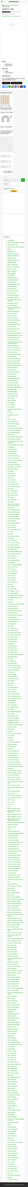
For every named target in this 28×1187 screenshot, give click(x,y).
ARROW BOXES (12, 258)
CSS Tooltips (11, 709)
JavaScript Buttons (12, 838)
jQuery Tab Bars (12, 1003)
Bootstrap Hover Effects (14, 324)
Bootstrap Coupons (13, 305)
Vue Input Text (11, 1164)
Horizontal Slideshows (13, 757)
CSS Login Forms (12, 589)
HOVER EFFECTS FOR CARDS (15, 766)
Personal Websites (13, 1040)
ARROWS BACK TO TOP (14, 260)
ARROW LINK (7, 16)
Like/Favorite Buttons (13, 1007)
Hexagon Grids (11, 746)
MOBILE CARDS (12, 1016)
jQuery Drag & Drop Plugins (15, 918)
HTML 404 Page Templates (15, 770)
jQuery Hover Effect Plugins (15, 933)
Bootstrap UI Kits (12, 389)
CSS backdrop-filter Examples (15, 437)
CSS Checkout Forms (13, 484)
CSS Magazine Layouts (14, 591)
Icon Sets (10, 804)
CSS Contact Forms (13, 495)
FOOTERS (10, 738)
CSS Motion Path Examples (15, 610)
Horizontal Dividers (13, 755)
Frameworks (11, 740)
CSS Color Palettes (13, 493)
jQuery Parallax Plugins (14, 979)
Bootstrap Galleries (13, 318)
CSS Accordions (12, 426)
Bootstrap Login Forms (14, 329)
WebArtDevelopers (16, 12)
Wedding (10, 1177)
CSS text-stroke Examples (14, 698)
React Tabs (10, 1075)
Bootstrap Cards (12, 288)
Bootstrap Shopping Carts (14, 365)
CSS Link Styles (13, 5)
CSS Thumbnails (12, 700)
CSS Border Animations (14, 456)
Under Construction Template (15, 1142)
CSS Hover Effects (12, 567)
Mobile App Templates (13, 1014)
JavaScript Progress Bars (14, 862)
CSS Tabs (10, 685)
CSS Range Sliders (12, 641)
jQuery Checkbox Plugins (14, 901)
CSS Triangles (11, 713)
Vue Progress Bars (12, 1171)
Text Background (12, 1127)
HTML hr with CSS (12, 793)
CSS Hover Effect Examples (15, 564)
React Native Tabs (12, 1066)
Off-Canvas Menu (12, 1033)
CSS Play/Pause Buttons (14, 635)
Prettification (11, 1046)
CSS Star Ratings (12, 674)
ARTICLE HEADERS (13, 264)
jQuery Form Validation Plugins (16, 922)
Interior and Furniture (13, 824)
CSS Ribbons (11, 643)
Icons (9, 806)
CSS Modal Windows (13, 608)
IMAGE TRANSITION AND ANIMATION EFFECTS (14, 819)
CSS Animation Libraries (14, 432)
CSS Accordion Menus (13, 423)
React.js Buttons (12, 1084)
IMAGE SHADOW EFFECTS (15, 816)
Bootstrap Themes (12, 380)
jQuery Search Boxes (13, 990)
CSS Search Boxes (12, 650)
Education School (12, 727)
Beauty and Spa (12, 273)
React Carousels (12, 1055)
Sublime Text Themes (13, 1122)
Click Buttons (11, 407)
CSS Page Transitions (13, 621)
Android (10, 249)
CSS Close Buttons (12, 491)
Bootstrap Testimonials (14, 378)
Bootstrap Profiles (12, 352)
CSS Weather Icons (13, 716)
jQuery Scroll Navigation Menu (15, 988)
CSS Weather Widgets (13, 718)
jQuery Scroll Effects (13, 986)
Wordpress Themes (13, 1179)
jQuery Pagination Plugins (14, 973)
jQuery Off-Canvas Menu (14, 966)
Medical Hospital (12, 1009)
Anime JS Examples (13, 253)
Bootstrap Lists (12, 326)
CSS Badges (11, 447)
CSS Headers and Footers (14, 553)
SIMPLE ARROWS (12, 1106)
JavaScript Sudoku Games (14, 868)
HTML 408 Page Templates (15, 773)
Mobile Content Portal (13, 1018)
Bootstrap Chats (12, 293)
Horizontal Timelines (13, 759)
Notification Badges (13, 1029)
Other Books (11, 1035)
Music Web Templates (13, 1022)
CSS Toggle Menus (13, 705)
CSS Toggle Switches (13, 707)
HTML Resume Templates (14, 795)
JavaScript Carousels (13, 840)
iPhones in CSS (12, 827)
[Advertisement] (14, 45)
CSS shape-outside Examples (15, 654)
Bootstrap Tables (12, 374)
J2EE (9, 829)
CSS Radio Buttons (12, 639)
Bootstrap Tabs (12, 376)
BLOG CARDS (11, 275)
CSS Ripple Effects (13, 646)
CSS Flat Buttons (12, 521)
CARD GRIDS (11, 398)
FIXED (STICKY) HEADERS (14, 733)
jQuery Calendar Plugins (14, 892)
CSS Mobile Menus (13, 606)
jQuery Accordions (12, 884)
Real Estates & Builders (14, 1095)
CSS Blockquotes (12, 451)
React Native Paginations (14, 1064)
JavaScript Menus (12, 853)
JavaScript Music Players (14, 855)
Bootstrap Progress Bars (14, 354)
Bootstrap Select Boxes (14, 363)
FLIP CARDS (11, 735)
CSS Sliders (11, 659)
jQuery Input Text (12, 945)
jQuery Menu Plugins (13, 956)
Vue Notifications (12, 1168)
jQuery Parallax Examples (14, 977)
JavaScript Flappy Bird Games (15, 842)
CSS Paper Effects (12, 628)
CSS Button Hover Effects (14, 467)
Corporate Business (13, 415)
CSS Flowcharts (12, 527)
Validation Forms (12, 1144)
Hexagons (10, 749)
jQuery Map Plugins (13, 951)
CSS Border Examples (13, 458)
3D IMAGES (11, 240)
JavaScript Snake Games (14, 866)
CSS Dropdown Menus (13, 514)
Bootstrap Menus (12, 331)
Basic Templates (12, 271)
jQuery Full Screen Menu (14, 924)
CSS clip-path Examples (14, 486)
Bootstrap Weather (12, 391)
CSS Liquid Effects (12, 582)
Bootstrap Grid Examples (14, 320)
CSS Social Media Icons (14, 665)
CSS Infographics (12, 573)
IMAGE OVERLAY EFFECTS (15, 814)
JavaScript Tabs (12, 873)
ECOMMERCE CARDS (13, 722)
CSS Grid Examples (13, 549)
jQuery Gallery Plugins (13, 927)
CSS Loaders (11, 586)
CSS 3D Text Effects (13, 421)
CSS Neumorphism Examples (15, 615)
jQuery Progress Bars (13, 981)
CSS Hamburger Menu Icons (15, 551)
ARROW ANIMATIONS (13, 256)
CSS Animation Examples (14, 430)
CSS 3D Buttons (12, 419)
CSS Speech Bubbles (13, 670)
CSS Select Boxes (12, 652)
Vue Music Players (12, 1166)
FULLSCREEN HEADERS (14, 742)
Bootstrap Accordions (13, 280)
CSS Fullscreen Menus (13, 536)
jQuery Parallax (11, 975)
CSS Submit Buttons (13, 676)
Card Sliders (11, 402)
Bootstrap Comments (13, 297)
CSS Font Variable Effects (14, 529)
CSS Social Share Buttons (14, 667)
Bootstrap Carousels (13, 291)
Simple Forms (11, 1108)
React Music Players (13, 1062)
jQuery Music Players (13, 962)
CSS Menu (10, 599)
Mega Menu (11, 1011)
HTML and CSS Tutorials (14, 777)
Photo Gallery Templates (14, 1042)
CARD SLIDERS (12, 400)
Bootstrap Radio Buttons (14, 358)
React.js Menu (11, 1088)
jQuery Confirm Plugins (13, 906)
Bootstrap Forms (12, 315)
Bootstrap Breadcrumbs (14, 284)
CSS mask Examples (13, 593)
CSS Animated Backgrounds (15, 428)
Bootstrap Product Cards (14, 350)
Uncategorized (11, 1140)
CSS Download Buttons (14, 512)
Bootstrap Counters (13, 303)
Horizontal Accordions (13, 751)
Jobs (9, 881)
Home (5, 5)
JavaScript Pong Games (14, 859)
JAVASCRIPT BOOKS (13, 835)
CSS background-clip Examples (16, 445)
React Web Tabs (12, 1079)
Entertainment (11, 729)
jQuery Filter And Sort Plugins (15, 920)
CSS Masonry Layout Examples (16, 595)
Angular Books (11, 251)
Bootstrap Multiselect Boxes (15, 335)
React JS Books (12, 1060)
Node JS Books (12, 1027)
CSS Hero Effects (12, 556)
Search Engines (12, 1103)
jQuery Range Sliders (13, 984)
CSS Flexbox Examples (14, 523)
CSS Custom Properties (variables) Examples (14, 504)
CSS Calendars (11, 475)
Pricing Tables (11, 1049)
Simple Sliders (11, 1112)
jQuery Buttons (11, 890)
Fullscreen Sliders (12, 744)
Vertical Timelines (12, 1155)
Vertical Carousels (12, 1149)
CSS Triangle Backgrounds (14, 711)
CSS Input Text (11, 575)
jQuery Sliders (11, 998)
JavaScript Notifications (14, 857)
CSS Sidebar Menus (13, 656)
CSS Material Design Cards (15, 597)
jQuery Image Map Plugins (14, 941)
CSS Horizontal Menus (13, 560)
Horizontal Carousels (13, 753)
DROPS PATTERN (5, 105)
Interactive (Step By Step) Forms (16, 822)
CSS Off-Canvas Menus (14, 619)
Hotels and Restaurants (14, 762)
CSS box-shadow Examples (15, 460)
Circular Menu (11, 404)
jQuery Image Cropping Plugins (16, 938)
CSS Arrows (11, 434)
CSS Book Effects (12, 453)
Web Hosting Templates (14, 1175)
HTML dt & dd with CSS (14, 785)
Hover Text (10, 768)
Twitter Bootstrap (12, 1136)
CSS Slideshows (12, 661)
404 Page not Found (13, 245)
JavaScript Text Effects (14, 877)
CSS (11, 16)
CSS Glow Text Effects (13, 543)
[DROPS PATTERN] (5, 103)
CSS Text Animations (13, 687)
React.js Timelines (12, 1090)
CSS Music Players (13, 613)
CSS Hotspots (11, 562)
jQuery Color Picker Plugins (15, 903)
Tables (9, 1125)
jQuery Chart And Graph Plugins (16, 899)
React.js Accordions (13, 1081)
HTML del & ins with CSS (14, 779)
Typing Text (11, 1138)
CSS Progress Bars (13, 637)
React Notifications (12, 1068)
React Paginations (12, 1071)
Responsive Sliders (13, 1099)
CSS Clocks (11, 488)
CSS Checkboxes (12, 482)
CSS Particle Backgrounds (14, 632)
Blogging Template (12, 277)
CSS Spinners (11, 672)
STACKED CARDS (12, 1117)
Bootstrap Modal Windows (14, 333)
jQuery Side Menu (12, 996)
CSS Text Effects (12, 689)
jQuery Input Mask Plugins (14, 943)
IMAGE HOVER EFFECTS (14, 808)
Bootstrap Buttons (12, 286)
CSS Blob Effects (12, 449)
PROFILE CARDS (12, 1051)
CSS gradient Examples (14, 547)
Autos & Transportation (13, 266)
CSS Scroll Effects (12, 648)
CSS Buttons (11, 471)
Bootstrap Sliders (12, 369)
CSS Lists (10, 584)
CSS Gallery (11, 538)
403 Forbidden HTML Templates (16, 242)
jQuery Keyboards (12, 947)
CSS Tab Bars (11, 681)
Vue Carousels (11, 1162)
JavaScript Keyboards (13, 849)
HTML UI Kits (11, 800)
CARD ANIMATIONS (13, 396)
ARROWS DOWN (12, 262)
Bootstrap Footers (12, 313)
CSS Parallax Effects (13, 630)
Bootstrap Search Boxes (14, 361)
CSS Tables (11, 683)
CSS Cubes (10, 502)
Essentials (10, 731)
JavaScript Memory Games (15, 851)
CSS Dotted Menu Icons (14, 510)
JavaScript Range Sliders (14, 864)
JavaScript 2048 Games (14, 831)
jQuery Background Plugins (15, 886)
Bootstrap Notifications (14, 339)
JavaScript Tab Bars (13, 870)
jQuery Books (11, 888)
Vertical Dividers (12, 1151)
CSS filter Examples (13, 516)
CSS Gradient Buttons (13, 545)
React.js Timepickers (13, 1092)
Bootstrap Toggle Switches (15, 387)
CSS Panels (11, 626)
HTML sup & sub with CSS (14, 797)
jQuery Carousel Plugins (14, 897)
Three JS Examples (13, 1129)
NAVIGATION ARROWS (13, 1024)
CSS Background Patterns (14, 439)
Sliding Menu (11, 1114)
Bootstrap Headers (12, 322)
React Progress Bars (13, 1073)
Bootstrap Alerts (12, 282)
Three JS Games (12, 1131)
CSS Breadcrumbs (12, 462)
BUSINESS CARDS (12, 394)
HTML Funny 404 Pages (14, 791)
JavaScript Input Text (13, 846)
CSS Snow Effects (12, 663)
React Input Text (12, 1057)
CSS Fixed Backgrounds (14, 518)
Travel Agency (11, 1133)
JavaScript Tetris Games (14, 875)
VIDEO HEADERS (12, 1160)
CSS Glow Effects (12, 540)
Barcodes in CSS (12, 269)
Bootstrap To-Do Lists (13, 385)
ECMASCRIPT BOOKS (13, 720)
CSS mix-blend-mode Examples (16, 604)
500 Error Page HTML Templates (16, 247)
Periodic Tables (12, 1038)
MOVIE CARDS (11, 1020)
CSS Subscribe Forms (13, 678)
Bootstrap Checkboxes (13, 295)
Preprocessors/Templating (15, 1044)
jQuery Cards (11, 895)
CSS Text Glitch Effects (14, 694)
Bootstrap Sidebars (13, 367)
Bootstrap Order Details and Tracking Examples (15, 342)
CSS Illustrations (12, 569)
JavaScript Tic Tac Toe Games (15, 879)
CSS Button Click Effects (14, 464)
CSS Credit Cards (12, 499)
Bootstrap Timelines (13, 383)
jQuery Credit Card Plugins (14, 912)
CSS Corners (11, 497)
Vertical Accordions (13, 1146)
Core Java (10, 413)
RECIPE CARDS (12, 1097)
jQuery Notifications (13, 964)
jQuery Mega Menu (12, 954)
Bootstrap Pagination (13, 345)
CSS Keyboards (12, 578)
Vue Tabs (10, 1173)
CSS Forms (10, 532)
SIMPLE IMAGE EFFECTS (14, 1110)
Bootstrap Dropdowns (13, 311)
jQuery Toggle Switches (14, 1005)
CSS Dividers (11, 507)
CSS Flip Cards (11, 525)
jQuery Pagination (12, 968)
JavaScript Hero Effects (14, 844)
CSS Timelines (11, 703)
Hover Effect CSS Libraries (15, 764)
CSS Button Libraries (13, 469)
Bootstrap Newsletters (13, 337)
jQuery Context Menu (13, 908)
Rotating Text (11, 1101)
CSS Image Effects (13, 571)
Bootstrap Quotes (12, 356)
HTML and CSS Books (13, 775)
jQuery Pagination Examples (15, 970)
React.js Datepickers (13, 1086)
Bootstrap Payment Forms (14, 348)
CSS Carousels (11, 480)
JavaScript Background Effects (16, 833)
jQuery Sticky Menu (13, 1000)
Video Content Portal (13, 1157)
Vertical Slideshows (13, 1153)
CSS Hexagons (11, 558)
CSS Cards (10, 478)
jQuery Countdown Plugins (14, 910)
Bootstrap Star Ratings (13, 372)
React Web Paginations (14, 1077)
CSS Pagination (12, 624)
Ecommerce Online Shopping (15, 724)
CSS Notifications (12, 617)
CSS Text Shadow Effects (14, 696)
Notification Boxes (12, 1031)
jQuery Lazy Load (12, 949)
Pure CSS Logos (12, 1053)
